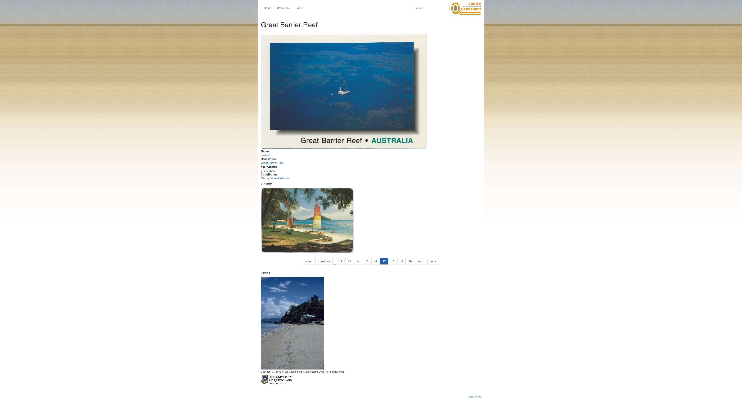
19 (401, 261)
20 (410, 261)
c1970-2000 (268, 170)
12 (340, 261)
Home (267, 8)
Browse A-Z (284, 8)
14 (358, 261)
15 (366, 261)
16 (375, 261)
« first (308, 261)
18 (392, 261)
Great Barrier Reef (272, 163)
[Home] (465, 8)
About (300, 8)
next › (420, 261)
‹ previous (324, 261)
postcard (266, 155)
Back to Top (475, 396)
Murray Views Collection (275, 178)
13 (349, 261)
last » (433, 261)
